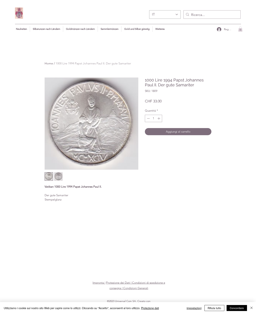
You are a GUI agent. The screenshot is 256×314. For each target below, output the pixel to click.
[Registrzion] (219, 29)
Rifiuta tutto (214, 308)
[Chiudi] (251, 308)
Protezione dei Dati (118, 282)
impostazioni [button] (194, 308)
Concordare (237, 308)
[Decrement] (147, 118)
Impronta (99, 282)
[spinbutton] (153, 118)
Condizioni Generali (135, 288)
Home (49, 63)
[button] (160, 29)
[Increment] (159, 118)
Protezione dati (150, 308)
